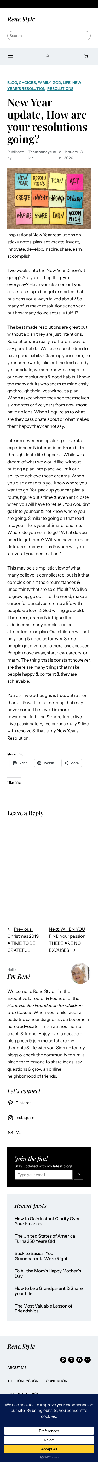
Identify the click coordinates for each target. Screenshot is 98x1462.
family (44, 82)
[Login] (47, 56)
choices (27, 82)
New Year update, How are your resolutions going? (47, 120)
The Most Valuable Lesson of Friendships (43, 1309)
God (57, 82)
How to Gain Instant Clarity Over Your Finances (47, 1221)
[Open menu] (10, 56)
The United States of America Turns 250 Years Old (45, 1239)
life (67, 82)
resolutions (60, 88)
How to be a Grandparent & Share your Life (49, 1291)
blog (12, 82)
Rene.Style (21, 19)
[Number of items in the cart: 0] (86, 56)
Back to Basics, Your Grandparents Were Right (41, 1256)
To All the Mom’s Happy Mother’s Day (48, 1274)
